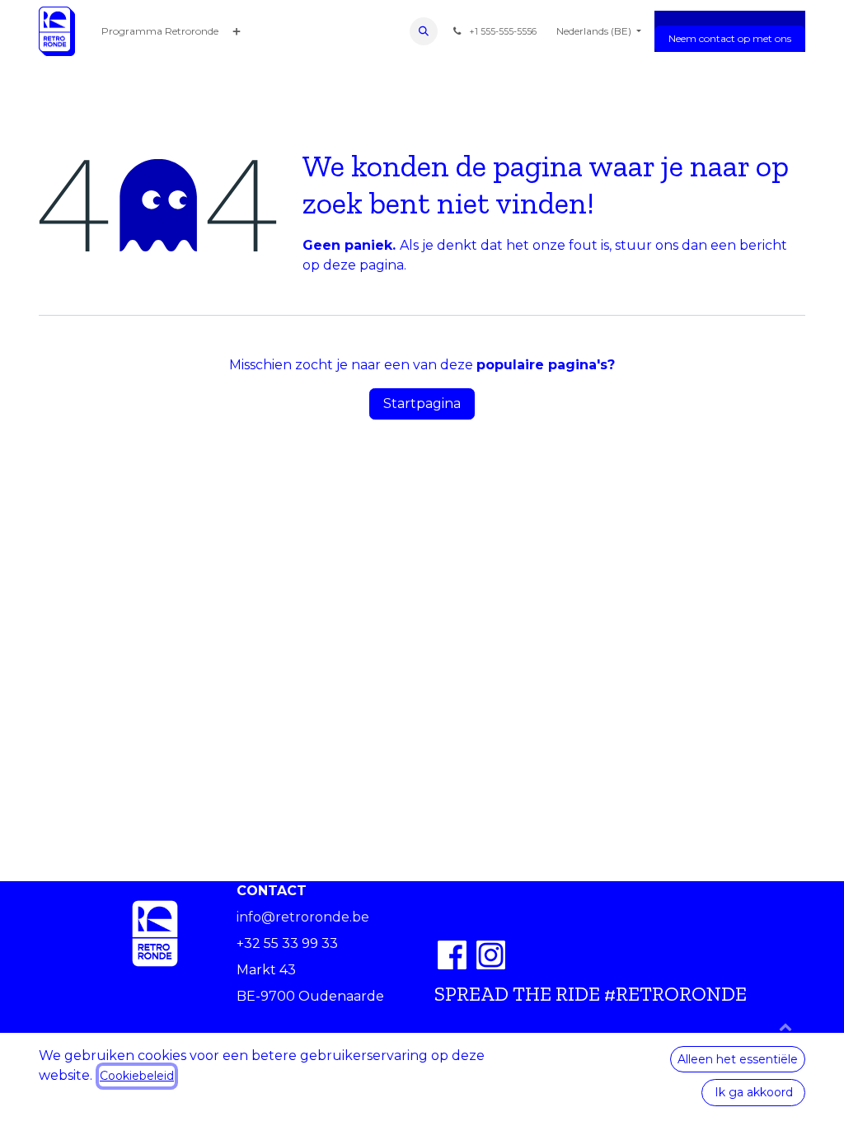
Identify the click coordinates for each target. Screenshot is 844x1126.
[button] (424, 31)
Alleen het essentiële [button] (738, 1059)
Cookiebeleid (137, 1075)
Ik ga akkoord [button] (754, 1092)
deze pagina (363, 265)
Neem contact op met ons (729, 38)
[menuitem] (160, 31)
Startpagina (422, 403)
